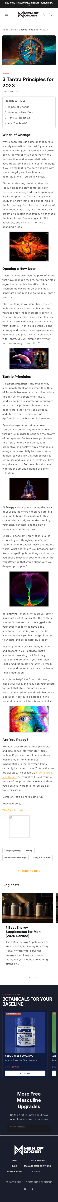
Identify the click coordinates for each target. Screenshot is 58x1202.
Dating (29, 850)
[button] (6, 14)
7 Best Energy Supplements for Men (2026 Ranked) (23, 932)
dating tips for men (41, 857)
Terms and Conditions (39, 1182)
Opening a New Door (21, 112)
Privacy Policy (14, 1182)
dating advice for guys (15, 857)
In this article (15, 100)
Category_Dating (13, 850)
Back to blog (31, 870)
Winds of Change (18, 106)
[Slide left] (21, 977)
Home (5, 29)
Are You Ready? (17, 123)
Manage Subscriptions (37, 1166)
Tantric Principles (19, 117)
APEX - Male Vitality (19, 1056)
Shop (14, 1160)
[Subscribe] (47, 1128)
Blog (13, 29)
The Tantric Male (13, 810)
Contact (37, 1171)
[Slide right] (36, 977)
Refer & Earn (14, 1171)
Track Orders (37, 1160)
